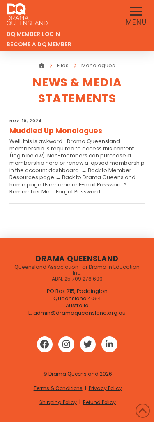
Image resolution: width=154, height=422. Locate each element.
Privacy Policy (105, 388)
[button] (135, 14)
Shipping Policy (58, 402)
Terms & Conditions (58, 388)
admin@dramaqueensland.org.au (79, 312)
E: (30, 312)
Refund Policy (99, 402)
